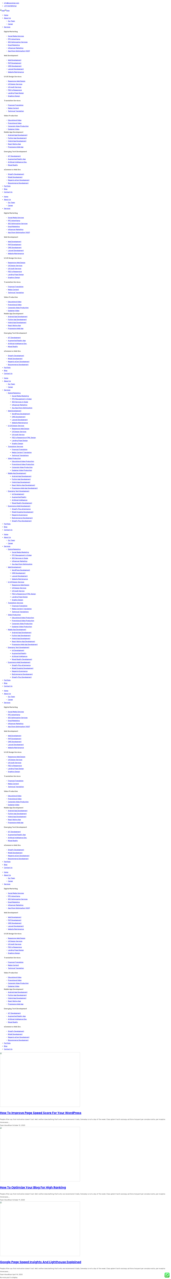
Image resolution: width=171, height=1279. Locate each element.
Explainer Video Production (22, 470)
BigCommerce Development (22, 518)
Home (6, 197)
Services (7, 208)
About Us (7, 200)
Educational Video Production (23, 461)
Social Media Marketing (20, 396)
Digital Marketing (14, 393)
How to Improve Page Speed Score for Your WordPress (40, 1113)
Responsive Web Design (20, 429)
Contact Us (8, 373)
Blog (5, 371)
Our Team (11, 203)
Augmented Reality (19, 497)
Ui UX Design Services (16, 426)
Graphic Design (17, 444)
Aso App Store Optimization (22, 408)
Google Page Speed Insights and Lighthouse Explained (40, 1262)
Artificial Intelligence (19, 500)
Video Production (14, 458)
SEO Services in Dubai (20, 402)
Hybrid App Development (21, 482)
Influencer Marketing (19, 405)
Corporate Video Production (22, 467)
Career (10, 205)
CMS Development (18, 417)
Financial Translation (19, 449)
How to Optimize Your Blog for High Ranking (33, 1187)
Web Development (14, 411)
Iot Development (18, 494)
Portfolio (7, 368)
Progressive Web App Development (25, 488)
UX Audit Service (18, 435)
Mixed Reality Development (22, 503)
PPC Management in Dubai (22, 399)
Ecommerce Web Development (19, 506)
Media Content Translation (22, 452)
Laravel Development (20, 420)
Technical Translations (20, 455)
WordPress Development (21, 414)
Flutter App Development (21, 479)
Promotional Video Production (23, 464)
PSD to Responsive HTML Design (24, 438)
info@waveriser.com (11, 3)
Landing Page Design (20, 441)
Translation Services (15, 446)
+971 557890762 (10, 6)
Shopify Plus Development (22, 521)
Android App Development (21, 476)
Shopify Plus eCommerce (21, 509)
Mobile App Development (17, 473)
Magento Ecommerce (20, 515)
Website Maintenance (20, 423)
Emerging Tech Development (18, 491)
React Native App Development (23, 485)
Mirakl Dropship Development (22, 512)
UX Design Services (19, 432)
